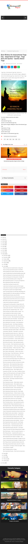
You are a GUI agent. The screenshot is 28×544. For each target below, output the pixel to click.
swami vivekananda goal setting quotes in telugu (13, 416)
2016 (3, 252)
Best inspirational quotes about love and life (12, 389)
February (5, 458)
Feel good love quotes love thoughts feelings (12, 289)
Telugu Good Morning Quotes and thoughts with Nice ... (14, 373)
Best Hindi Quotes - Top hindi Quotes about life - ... (13, 425)
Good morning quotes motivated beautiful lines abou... (14, 434)
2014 (3, 462)
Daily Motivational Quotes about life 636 (11, 295)
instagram (8, 190)
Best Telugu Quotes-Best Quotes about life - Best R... (14, 443)
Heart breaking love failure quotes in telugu (12, 313)
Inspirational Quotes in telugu (14, 489)
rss (8, 187)
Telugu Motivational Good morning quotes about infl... (14, 296)
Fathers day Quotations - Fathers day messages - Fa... (14, 345)
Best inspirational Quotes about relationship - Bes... (13, 335)
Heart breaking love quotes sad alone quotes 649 (13, 271)
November (5, 257)
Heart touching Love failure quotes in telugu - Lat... (13, 311)
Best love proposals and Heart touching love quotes (13, 362)
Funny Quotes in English (8, 447)
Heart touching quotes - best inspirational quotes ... (13, 367)
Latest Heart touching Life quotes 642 (11, 284)
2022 (3, 241)
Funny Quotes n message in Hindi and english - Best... (14, 445)
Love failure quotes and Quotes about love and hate (14, 394)
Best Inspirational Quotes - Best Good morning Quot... (14, 451)
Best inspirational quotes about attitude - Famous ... (13, 420)
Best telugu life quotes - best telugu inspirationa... (13, 324)
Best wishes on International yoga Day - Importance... (14, 327)
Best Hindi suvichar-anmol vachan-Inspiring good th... (14, 300)
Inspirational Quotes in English (14, 500)
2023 (3, 239)
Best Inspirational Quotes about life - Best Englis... (13, 391)
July (4, 264)
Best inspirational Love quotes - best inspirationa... (13, 322)
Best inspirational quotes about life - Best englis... (13, 315)
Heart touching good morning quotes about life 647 (13, 275)
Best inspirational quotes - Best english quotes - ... (13, 369)
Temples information (14, 521)
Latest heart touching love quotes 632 (11, 302)
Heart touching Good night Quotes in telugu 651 (13, 267)
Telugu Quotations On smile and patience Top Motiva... (14, 293)
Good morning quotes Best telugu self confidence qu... (14, 358)
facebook (22, 193)
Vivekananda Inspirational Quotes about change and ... (14, 409)
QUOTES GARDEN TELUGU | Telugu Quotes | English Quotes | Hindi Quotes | (14, 539)
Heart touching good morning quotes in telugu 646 (13, 276)
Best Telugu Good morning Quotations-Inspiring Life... (14, 305)
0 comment (20, 63)
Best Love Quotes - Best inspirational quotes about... (14, 344)
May (4, 453)
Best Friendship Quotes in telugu (10, 449)
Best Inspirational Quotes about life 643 (11, 282)
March (4, 457)
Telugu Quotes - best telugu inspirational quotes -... (13, 378)
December (5, 255)
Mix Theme (12, 541)
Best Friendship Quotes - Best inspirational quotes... (14, 402)
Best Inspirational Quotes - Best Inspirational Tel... (13, 387)
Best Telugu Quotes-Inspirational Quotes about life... (14, 442)
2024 (3, 237)
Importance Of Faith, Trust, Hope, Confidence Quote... (14, 371)
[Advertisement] (14, 34)
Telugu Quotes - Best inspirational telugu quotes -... (13, 364)
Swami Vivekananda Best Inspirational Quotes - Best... (14, 418)
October (5, 259)
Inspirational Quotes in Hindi (14, 510)
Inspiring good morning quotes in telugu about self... (14, 304)
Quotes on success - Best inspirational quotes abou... (14, 316)
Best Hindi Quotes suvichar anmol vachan (11, 354)
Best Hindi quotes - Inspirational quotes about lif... (13, 423)
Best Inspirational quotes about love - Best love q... (13, 333)
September (5, 260)
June (4, 266)
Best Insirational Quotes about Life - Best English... (13, 414)
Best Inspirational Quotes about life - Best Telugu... (13, 400)
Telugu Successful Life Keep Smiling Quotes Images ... (14, 429)
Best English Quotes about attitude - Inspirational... (13, 413)
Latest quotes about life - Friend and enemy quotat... (14, 307)
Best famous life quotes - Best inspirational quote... (13, 342)
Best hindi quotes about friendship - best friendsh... (13, 318)
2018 (3, 248)
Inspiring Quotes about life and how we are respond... (14, 298)
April (4, 455)
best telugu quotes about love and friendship (12, 398)
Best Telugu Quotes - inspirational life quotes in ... (13, 432)
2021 (3, 242)
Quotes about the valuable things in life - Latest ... (13, 309)
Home (4, 51)
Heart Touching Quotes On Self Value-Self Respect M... (14, 291)
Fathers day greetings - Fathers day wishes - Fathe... (14, 347)
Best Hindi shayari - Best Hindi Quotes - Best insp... (13, 353)
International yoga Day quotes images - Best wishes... (14, 329)
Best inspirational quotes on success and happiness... (14, 280)
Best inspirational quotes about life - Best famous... (13, 340)
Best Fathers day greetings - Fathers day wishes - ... (14, 349)
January (5, 460)
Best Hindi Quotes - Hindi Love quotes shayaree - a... (14, 431)
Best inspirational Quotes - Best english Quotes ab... (14, 396)
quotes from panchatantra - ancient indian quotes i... (14, 336)
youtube (22, 190)
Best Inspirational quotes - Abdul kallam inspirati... (13, 382)
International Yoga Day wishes (13, 51)
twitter (8, 193)
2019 (3, 246)
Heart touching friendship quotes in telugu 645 (12, 278)
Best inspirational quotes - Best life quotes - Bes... (13, 374)
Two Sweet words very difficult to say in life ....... (13, 360)
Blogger (21, 541)
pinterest (22, 187)
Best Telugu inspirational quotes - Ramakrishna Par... (14, 385)
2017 (3, 250)
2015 (3, 253)
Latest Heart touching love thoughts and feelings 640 (14, 287)
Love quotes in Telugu (7, 380)
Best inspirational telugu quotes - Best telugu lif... (13, 356)
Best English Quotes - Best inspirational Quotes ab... (14, 405)
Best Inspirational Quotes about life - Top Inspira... (13, 427)
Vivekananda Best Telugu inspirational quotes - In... (13, 403)
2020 (3, 244)
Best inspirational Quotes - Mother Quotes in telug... (13, 393)
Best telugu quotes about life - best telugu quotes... (13, 325)
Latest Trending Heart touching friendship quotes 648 (14, 273)
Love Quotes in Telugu (14, 479)
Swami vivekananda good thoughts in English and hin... (14, 438)
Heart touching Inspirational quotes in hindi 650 (13, 269)
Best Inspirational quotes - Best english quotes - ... (13, 384)
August (5, 262)
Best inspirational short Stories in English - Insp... (13, 436)
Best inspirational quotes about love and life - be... (13, 320)
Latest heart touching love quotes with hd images (13, 286)
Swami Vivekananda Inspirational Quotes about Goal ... (14, 411)
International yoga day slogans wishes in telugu (14, 161)
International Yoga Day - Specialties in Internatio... (13, 331)
